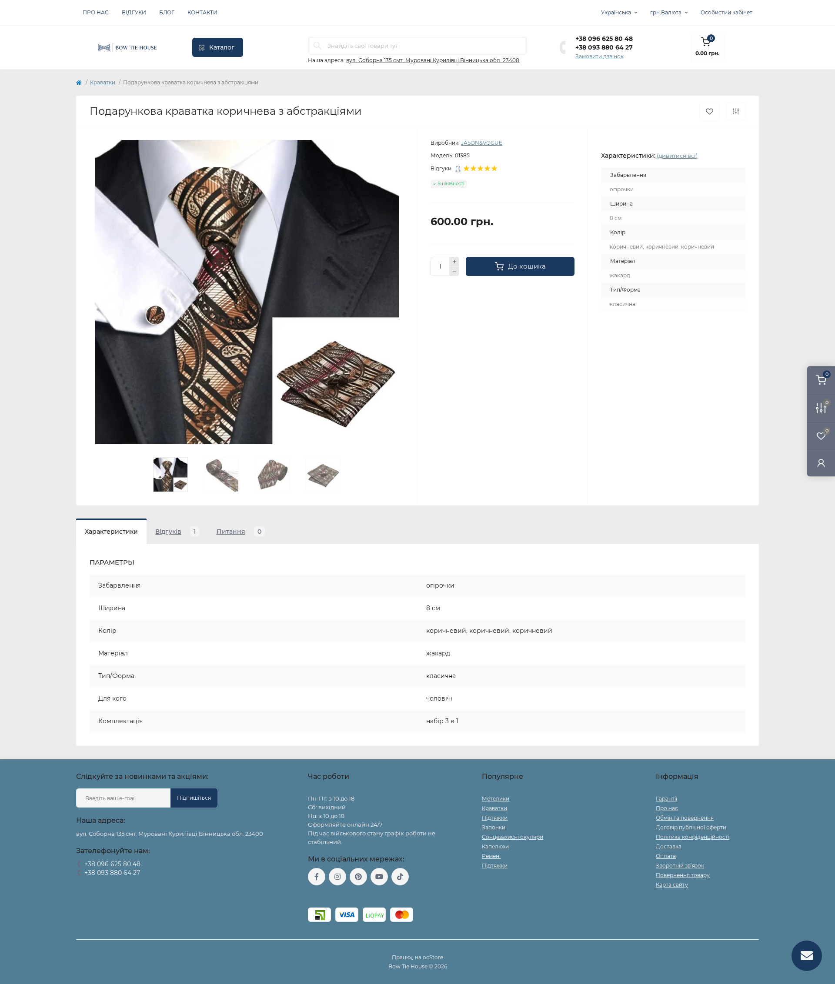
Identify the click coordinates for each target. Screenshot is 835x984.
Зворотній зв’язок (680, 865)
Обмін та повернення (685, 817)
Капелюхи (495, 846)
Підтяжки (495, 817)
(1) (458, 169)
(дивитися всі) (677, 155)
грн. (665, 12)
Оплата (666, 856)
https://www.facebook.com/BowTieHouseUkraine (316, 876)
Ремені (491, 856)
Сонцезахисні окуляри (512, 837)
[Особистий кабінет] (821, 462)
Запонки (493, 827)
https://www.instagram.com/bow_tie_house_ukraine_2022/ (337, 876)
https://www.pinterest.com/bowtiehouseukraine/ (358, 876)
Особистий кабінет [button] (726, 12)
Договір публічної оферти (691, 827)
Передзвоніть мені (101, 884)
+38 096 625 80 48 (604, 39)
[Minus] (454, 271)
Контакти (202, 12)
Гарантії (666, 798)
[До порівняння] (735, 111)
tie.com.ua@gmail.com (340, 896)
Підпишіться (194, 798)
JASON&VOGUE (481, 143)
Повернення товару (683, 875)
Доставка (668, 846)
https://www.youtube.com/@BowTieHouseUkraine (379, 876)
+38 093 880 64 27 (604, 47)
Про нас (96, 12)
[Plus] (454, 261)
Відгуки (134, 12)
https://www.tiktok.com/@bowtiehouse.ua (400, 876)
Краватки (102, 82)
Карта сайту (672, 884)
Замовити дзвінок (599, 56)
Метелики (495, 798)
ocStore (433, 957)
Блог (166, 12)
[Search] (317, 45)
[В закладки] (709, 111)
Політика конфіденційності (692, 837)
